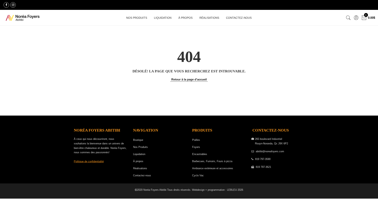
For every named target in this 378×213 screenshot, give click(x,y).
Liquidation (162, 17)
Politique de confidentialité (89, 161)
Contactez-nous (239, 17)
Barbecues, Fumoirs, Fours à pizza (212, 161)
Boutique (138, 139)
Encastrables (199, 154)
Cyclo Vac (198, 175)
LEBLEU (232, 189)
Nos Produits (136, 17)
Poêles (196, 139)
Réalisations (209, 17)
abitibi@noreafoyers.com (270, 151)
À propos (185, 17)
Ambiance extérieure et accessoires (212, 168)
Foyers (196, 147)
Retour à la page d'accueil (189, 79)
